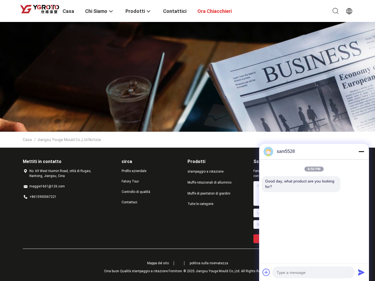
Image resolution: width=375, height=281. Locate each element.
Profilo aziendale (134, 171)
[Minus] (361, 151)
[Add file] (266, 272)
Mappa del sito (158, 263)
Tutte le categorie (200, 204)
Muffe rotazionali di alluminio (209, 182)
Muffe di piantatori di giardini (209, 193)
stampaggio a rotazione (205, 171)
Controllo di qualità (136, 192)
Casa (27, 139)
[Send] (361, 272)
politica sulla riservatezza (209, 263)
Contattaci (129, 202)
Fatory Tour (130, 181)
